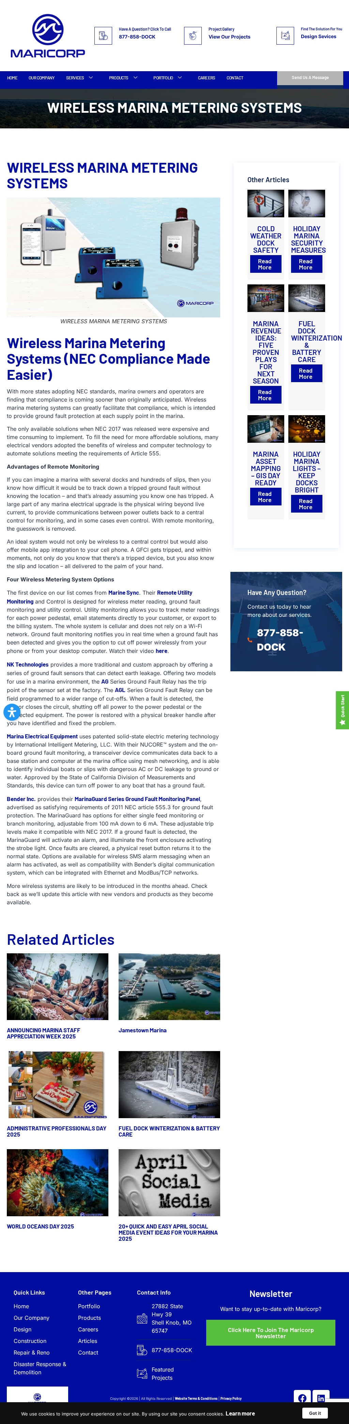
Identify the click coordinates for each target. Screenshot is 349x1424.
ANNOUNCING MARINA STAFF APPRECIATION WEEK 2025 (43, 1033)
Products (118, 77)
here (161, 650)
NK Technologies (28, 664)
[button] (11, 712)
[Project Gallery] (193, 36)
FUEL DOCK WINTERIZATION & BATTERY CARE (169, 1131)
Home (12, 77)
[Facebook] (302, 1398)
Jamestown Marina (143, 1030)
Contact (235, 77)
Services (75, 77)
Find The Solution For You (321, 29)
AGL (120, 689)
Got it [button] (315, 1413)
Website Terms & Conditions (196, 1398)
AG (104, 681)
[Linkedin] (321, 1398)
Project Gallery (221, 29)
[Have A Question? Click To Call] (103, 36)
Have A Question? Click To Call (145, 29)
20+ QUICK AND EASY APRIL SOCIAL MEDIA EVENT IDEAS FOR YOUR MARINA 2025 (168, 1232)
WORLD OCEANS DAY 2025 (40, 1226)
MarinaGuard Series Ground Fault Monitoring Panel (137, 798)
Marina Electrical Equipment (42, 736)
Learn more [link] (240, 1413)
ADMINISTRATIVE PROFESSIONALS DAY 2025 (56, 1131)
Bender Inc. (21, 798)
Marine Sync (123, 592)
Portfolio (163, 77)
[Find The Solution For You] (285, 36)
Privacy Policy (231, 1398)
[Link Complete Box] (265, 235)
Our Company (42, 77)
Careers (206, 77)
